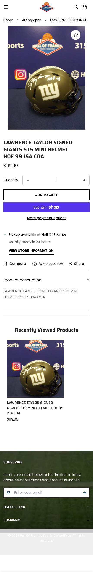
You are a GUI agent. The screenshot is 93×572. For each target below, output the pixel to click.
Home (8, 20)
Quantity (10, 179)
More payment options (46, 218)
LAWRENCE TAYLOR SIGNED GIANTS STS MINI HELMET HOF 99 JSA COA (35, 408)
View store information (31, 250)
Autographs (31, 20)
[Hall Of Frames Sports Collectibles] (46, 7)
